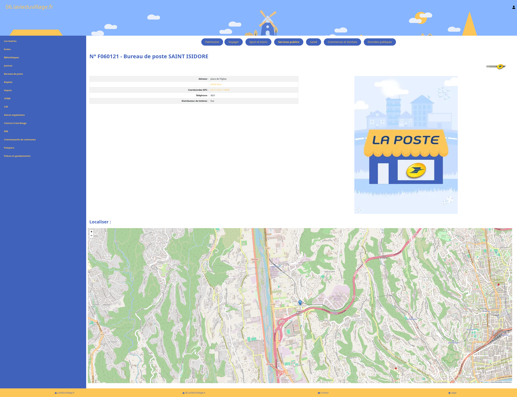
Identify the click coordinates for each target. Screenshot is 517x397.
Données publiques (380, 42)
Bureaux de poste (13, 73)
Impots (8, 90)
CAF (6, 106)
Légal (453, 392)
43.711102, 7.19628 (220, 89)
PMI (6, 131)
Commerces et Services (342, 42)
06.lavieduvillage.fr (29, 6)
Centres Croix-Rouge (15, 123)
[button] (300, 303)
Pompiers (9, 147)
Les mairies (10, 41)
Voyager (233, 42)
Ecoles (7, 49)
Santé (313, 42)
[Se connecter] (513, 6)
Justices (8, 65)
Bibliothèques (11, 57)
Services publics (288, 42)
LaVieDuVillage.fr (66, 392)
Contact (324, 392)
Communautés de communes (20, 139)
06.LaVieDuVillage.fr (195, 392)
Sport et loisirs (258, 42)
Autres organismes (14, 114)
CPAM (7, 98)
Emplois (8, 82)
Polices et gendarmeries (17, 155)
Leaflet (485, 382)
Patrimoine (212, 42)
